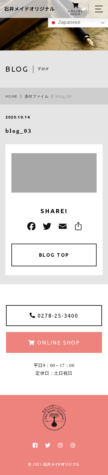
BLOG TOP (54, 255)
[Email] (62, 226)
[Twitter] (46, 226)
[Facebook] (30, 226)
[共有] (77, 226)
